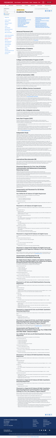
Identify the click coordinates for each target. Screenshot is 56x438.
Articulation (39, 5)
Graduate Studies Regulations (9, 35)
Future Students (17, 2)
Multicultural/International (8, 29)
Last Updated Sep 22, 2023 (8, 431)
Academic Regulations (8, 36)
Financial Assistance (8, 44)
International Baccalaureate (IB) (22, 26)
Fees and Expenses (8, 42)
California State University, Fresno (10, 419)
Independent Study (21, 25)
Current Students (25, 2)
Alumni (30, 2)
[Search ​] (43, 2)
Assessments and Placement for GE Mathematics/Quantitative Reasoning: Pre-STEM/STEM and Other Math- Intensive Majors (42, 26)
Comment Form (35, 421)
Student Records (19, 5)
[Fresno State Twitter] (41, 430)
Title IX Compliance (46, 424)
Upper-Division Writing (8, 32)
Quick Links (49, 2)
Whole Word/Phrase (7, 13)
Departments (7, 21)
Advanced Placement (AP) (22, 17)
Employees (35, 2)
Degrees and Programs (8, 23)
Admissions (6, 39)
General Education (7, 27)
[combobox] (43, 9)
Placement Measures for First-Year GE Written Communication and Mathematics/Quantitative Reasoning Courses (42, 18)
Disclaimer (34, 424)
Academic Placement (8, 38)
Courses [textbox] (5, 10)
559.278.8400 (11, 425)
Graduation (33, 5)
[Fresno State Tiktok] (47, 430)
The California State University (9, 50)
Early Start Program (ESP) (22, 24)
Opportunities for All (46, 421)
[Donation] (51, 430)
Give (39, 2)
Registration (11, 5)
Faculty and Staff (48, 5)
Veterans (26, 5)
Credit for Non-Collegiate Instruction (23, 23)
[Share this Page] (47, 11)
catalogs (19, 436)
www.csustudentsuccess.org (26, 130)
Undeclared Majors (7, 52)
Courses (6, 26)
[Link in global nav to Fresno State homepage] (9, 2)
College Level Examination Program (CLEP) (24, 19)
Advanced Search (6, 14)
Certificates (6, 24)
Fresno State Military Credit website (32, 96)
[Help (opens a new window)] (51, 11)
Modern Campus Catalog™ (35, 436)
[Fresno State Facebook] (39, 430)
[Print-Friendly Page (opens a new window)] (49, 11)
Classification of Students (22, 18)
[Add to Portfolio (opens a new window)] (45, 11)
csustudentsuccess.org (38, 253)
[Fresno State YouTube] (45, 430)
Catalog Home (7, 17)
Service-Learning (7, 30)
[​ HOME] (5, 5)
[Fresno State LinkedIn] (49, 430)
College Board (36, 40)
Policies (6, 47)
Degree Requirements (8, 41)
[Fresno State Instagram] (43, 430)
